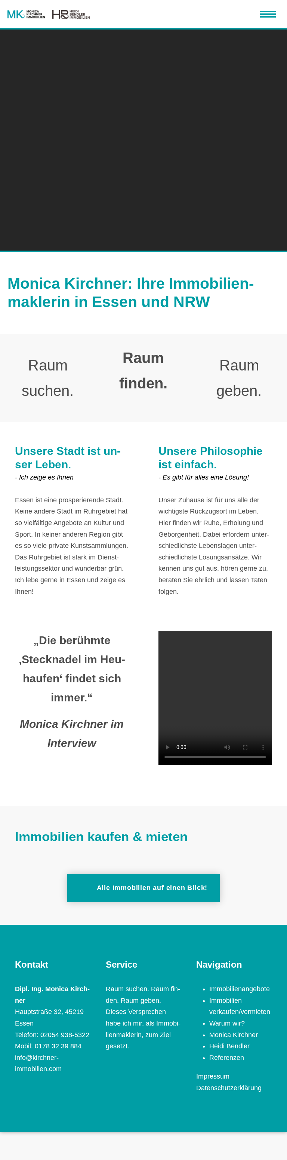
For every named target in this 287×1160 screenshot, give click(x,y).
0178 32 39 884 (58, 1046)
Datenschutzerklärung (229, 1088)
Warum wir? (227, 1023)
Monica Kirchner (233, 1035)
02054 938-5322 (64, 1035)
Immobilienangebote (239, 989)
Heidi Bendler (229, 1046)
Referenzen (226, 1057)
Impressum (212, 1076)
